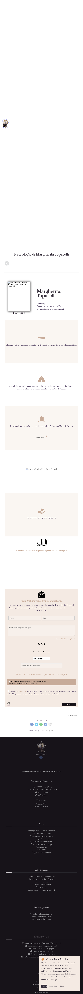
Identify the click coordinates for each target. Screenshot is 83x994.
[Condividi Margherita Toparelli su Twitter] (36, 726)
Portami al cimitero (40, 437)
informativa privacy (21, 691)
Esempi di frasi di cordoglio (64, 639)
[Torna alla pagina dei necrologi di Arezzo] (41, 263)
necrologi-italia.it (49, 731)
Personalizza (53, 986)
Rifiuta (62, 986)
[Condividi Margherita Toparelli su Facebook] (32, 726)
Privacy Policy (42, 804)
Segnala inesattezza (72, 715)
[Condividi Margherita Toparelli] (50, 726)
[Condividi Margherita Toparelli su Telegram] (45, 726)
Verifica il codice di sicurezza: (41, 652)
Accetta (44, 986)
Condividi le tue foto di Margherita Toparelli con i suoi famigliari (41, 550)
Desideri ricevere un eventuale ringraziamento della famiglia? (41, 674)
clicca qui (54, 979)
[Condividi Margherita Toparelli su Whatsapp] (41, 726)
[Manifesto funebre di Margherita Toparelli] (41, 469)
